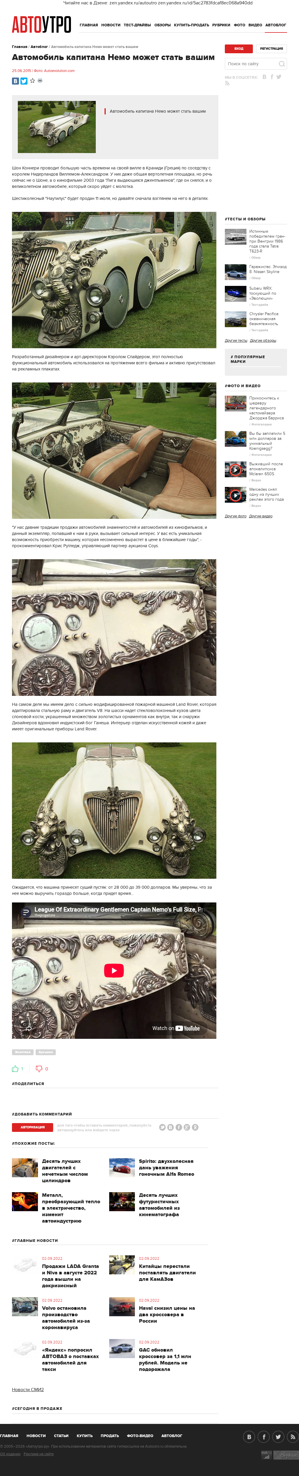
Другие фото (235, 516)
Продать (110, 1436)
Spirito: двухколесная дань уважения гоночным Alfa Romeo (166, 1168)
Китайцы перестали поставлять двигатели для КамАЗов (167, 1273)
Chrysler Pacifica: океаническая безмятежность (264, 318)
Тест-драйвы (137, 25)
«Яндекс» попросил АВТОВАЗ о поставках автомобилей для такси (70, 1360)
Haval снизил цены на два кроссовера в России (167, 1314)
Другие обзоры (263, 340)
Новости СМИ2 (28, 1390)
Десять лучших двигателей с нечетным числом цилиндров (65, 1171)
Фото (239, 25)
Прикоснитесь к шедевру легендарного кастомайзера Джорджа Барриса (266, 408)
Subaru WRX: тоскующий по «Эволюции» (262, 293)
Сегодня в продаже (38, 1408)
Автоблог (275, 25)
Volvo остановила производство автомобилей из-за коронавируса (66, 1318)
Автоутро (12, 1435)
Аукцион (46, 1052)
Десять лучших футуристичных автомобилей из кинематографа (159, 1205)
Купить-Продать (191, 25)
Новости (111, 25)
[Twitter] (23, 81)
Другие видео (260, 516)
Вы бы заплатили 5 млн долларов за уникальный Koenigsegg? (267, 441)
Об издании (10, 1454)
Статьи (61, 1436)
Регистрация (271, 49)
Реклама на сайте (39, 1454)
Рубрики (221, 25)
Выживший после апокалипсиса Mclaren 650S (266, 468)
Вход (238, 49)
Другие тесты (236, 340)
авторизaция (33, 1127)
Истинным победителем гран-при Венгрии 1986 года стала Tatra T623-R (267, 241)
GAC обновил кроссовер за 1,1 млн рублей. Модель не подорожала (165, 1360)
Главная (89, 25)
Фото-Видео (140, 1436)
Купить (85, 1436)
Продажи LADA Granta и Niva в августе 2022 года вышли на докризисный (70, 1276)
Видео (255, 25)
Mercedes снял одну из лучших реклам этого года (266, 494)
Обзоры (162, 25)
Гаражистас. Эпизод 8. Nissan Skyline (268, 269)
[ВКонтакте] (15, 81)
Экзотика (23, 1052)
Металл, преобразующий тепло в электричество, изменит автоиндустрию (71, 1208)
